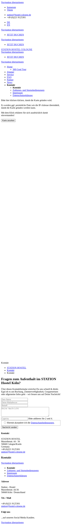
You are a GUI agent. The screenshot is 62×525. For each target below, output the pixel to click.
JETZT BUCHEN (15, 34)
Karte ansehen (8, 120)
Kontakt (10, 370)
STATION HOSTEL (16, 367)
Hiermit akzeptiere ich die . (31, 422)
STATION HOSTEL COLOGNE (16, 49)
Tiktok (10, 10)
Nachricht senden (9, 427)
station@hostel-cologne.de (19, 15)
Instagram (11, 7)
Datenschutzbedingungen (42, 422)
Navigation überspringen (12, 2)
